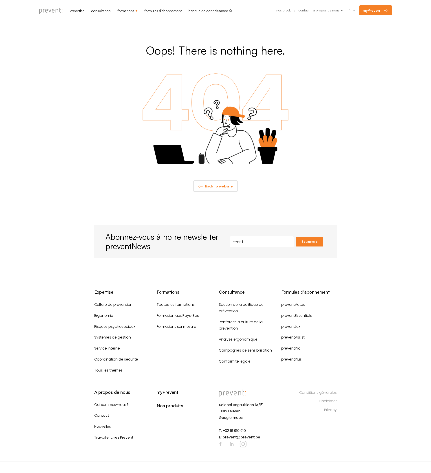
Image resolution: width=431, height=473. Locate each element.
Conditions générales (318, 392)
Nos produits (285, 10)
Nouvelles (102, 426)
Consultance (101, 11)
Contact (304, 10)
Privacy (330, 409)
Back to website (219, 186)
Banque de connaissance (208, 11)
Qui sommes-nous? (111, 404)
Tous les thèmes (108, 370)
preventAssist (293, 337)
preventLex (290, 326)
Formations (125, 11)
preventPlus (291, 359)
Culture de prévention (113, 304)
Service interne (107, 348)
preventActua (293, 304)
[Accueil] (52, 11)
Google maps (231, 417)
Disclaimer (328, 401)
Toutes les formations (176, 304)
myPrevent (372, 10)
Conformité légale (235, 361)
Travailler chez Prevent (113, 437)
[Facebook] (220, 444)
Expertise (77, 11)
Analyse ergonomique (238, 339)
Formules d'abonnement (163, 11)
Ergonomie (103, 315)
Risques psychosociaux (114, 326)
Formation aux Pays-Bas (178, 315)
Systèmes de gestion (112, 337)
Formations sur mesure (176, 326)
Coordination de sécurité (116, 359)
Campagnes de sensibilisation (245, 350)
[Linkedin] (231, 444)
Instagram (243, 444)
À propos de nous (326, 10)
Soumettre (309, 241)
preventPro (291, 348)
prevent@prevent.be (241, 437)
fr (350, 10)
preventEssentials (296, 315)
